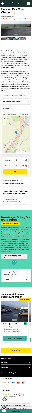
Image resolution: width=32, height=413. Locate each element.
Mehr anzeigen (25, 299)
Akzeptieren (16, 411)
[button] (16, 132)
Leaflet (19, 151)
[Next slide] (29, 27)
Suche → (15, 171)
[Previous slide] (3, 27)
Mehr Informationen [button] (22, 408)
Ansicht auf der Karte (11, 121)
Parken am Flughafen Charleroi (20, 53)
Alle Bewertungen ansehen (10, 223)
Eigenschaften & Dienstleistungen (14, 95)
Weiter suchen (16, 350)
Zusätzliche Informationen (12, 102)
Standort (6, 108)
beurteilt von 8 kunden (23, 19)
